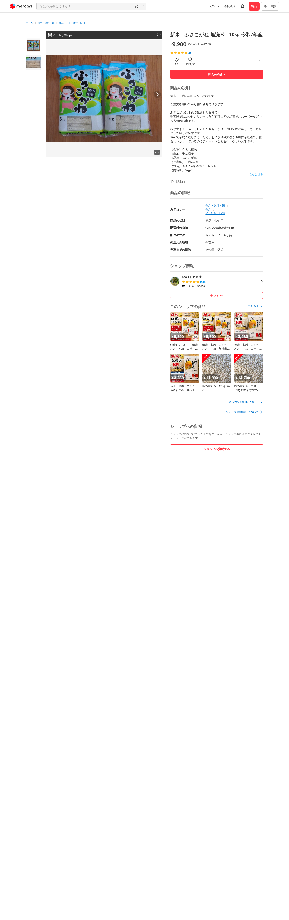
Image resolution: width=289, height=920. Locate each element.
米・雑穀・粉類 (76, 22)
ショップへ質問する (216, 449)
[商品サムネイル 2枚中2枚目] (33, 62)
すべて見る (252, 305)
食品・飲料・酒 (46, 22)
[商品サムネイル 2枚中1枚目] (33, 45)
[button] (136, 6)
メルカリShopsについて (244, 402)
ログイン (213, 6)
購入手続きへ (216, 74)
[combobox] (91, 6)
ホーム (29, 22)
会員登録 (229, 6)
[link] (254, 305)
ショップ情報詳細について (242, 412)
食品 (61, 22)
